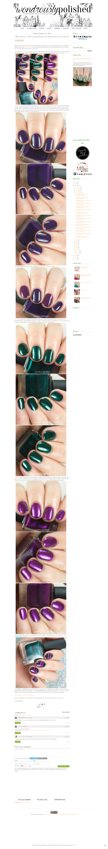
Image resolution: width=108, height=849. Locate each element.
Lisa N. (19, 726)
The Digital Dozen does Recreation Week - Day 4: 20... (82, 219)
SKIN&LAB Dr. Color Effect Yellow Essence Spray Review (36, 730)
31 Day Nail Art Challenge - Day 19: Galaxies (86, 298)
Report (68, 722)
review (45, 707)
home (22, 28)
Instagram (22, 695)
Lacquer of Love (42, 266)
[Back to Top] (105, 846)
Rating (23, 715)
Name (16, 760)
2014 (75, 255)
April (77, 247)
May (77, 245)
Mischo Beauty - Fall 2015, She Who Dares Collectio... (83, 201)
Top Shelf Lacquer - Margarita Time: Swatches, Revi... (83, 207)
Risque (16, 477)
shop (33, 690)
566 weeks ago (29, 736)
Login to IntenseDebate (33, 758)
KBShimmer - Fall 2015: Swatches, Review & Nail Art (82, 225)
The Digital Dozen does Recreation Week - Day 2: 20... (82, 228)
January (77, 253)
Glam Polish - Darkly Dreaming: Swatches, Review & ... (82, 237)
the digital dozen (32, 28)
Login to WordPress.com (42, 758)
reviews (49, 28)
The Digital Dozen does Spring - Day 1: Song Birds (86, 275)
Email (34, 760)
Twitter (27, 695)
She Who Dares (28, 47)
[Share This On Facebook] (39, 704)
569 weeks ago (29, 717)
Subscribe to (18, 765)
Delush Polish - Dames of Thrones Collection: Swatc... (82, 204)
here (58, 690)
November (78, 189)
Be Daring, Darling (19, 105)
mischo (41, 707)
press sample (19, 40)
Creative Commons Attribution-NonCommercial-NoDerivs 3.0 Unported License (60, 814)
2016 (75, 183)
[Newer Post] (23, 800)
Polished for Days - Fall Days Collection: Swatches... (81, 213)
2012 (75, 259)
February (78, 251)
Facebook (17, 695)
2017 (75, 181)
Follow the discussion (68, 712)
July (76, 241)
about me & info (76, 28)
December (78, 187)
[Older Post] (61, 800)
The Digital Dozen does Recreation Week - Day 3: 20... (82, 222)
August (77, 240)
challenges (57, 28)
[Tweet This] (42, 704)
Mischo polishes (25, 51)
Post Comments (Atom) (25, 802)
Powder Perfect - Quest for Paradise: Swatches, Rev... (83, 210)
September (78, 192)
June (77, 243)
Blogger (74, 845)
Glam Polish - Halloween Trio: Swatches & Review (81, 195)
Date (20, 715)
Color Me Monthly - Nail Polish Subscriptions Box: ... (81, 198)
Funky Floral (83, 290)
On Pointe (17, 319)
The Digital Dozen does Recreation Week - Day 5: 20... (82, 216)
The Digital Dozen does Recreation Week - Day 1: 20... (82, 231)
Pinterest (32, 695)
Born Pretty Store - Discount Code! (84, 267)
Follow (74, 43)
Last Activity (28, 715)
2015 (75, 185)
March (77, 249)
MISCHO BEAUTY (21, 736)
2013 (75, 257)
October (77, 191)
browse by (66, 28)
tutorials (41, 28)
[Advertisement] (42, 787)
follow (85, 28)
